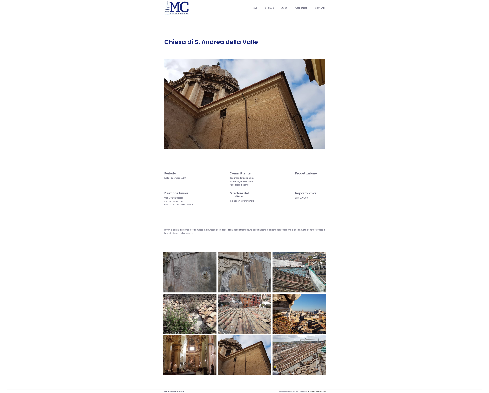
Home (254, 8)
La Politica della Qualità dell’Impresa (316, 391)
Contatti (320, 8)
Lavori (284, 8)
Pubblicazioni (301, 8)
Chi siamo (269, 8)
